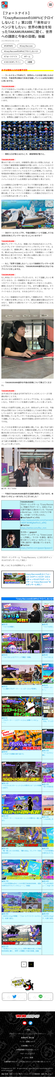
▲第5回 (4, 686)
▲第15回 (5, 848)
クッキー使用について (27, 1041)
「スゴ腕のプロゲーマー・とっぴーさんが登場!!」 (20, 688)
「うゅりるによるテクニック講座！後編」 (17, 657)
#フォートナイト (10, 56)
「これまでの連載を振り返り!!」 (13, 754)
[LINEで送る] (40, 997)
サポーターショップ (27, 1053)
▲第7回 (4, 718)
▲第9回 (4, 752)
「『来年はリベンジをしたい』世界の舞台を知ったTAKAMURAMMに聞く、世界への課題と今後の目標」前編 (21, 949)
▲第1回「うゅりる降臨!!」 (8, 625)
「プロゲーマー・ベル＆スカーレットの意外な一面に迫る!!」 (22, 819)
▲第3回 (4, 655)
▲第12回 (45, 784)
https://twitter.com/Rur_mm (33, 527)
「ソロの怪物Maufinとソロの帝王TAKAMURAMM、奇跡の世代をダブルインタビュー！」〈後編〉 (21, 884)
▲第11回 (5, 783)
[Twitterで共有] (14, 997)
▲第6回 (45, 685)
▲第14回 (45, 817)
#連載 (30, 62)
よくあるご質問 (27, 1057)
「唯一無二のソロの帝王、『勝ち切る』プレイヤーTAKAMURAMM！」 (21, 851)
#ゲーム (27, 56)
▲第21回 (5, 946)
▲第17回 (5, 881)
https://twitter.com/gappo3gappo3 (36, 547)
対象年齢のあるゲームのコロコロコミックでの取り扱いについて (27, 1061)
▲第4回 (45, 655)
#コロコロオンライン (12, 62)
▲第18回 (45, 881)
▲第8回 (45, 719)
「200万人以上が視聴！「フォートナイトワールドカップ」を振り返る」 (21, 917)
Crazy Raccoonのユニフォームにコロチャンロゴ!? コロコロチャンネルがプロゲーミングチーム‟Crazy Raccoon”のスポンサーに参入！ (38, 579)
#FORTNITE (8, 46)
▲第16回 (45, 848)
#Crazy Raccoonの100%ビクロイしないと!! (21, 51)
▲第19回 (5, 914)
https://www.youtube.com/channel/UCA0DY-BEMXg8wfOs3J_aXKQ (36, 521)
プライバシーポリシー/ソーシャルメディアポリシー (27, 1033)
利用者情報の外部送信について (27, 1049)
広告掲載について (27, 1045)
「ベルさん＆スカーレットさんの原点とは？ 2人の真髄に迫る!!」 (21, 786)
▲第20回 (45, 914)
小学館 (27, 1029)
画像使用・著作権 (27, 1037)
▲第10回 (45, 750)
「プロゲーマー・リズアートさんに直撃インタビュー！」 (20, 721)
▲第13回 (5, 816)
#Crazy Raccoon (26, 46)
